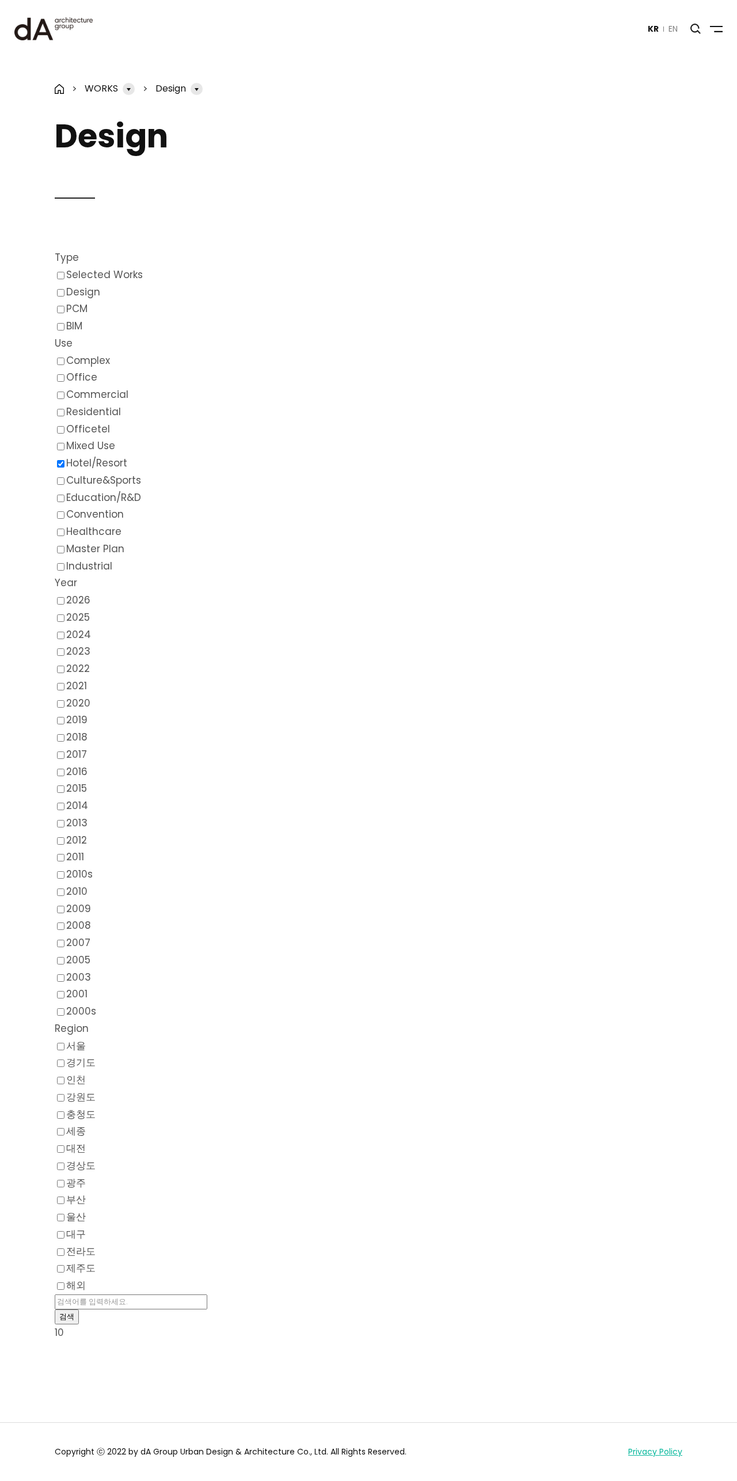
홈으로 (59, 89)
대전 (76, 1148)
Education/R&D (103, 497)
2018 (77, 737)
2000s (81, 1011)
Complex (88, 360)
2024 (78, 634)
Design (170, 88)
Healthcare (93, 531)
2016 (77, 772)
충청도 (81, 1114)
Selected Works (104, 275)
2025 (78, 617)
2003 (78, 977)
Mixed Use (90, 446)
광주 (76, 1183)
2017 (76, 754)
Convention (95, 514)
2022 (78, 668)
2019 (77, 720)
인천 (76, 1080)
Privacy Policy (655, 1451)
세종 (76, 1131)
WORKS (101, 88)
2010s (79, 874)
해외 (76, 1285)
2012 (76, 840)
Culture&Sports (103, 480)
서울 (76, 1046)
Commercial (97, 394)
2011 (75, 857)
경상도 (81, 1165)
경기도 (81, 1062)
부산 (76, 1199)
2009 (78, 909)
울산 (76, 1217)
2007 (78, 943)
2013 (77, 823)
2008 (78, 925)
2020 (78, 703)
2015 (76, 788)
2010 (77, 891)
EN (673, 29)
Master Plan (95, 549)
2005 (78, 960)
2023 (78, 651)
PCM (77, 309)
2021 (76, 686)
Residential (93, 412)
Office (81, 377)
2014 (77, 805)
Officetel (88, 429)
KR (653, 29)
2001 (77, 994)
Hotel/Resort (96, 463)
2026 (78, 600)
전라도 (81, 1251)
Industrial (89, 566)
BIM (74, 326)
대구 (76, 1234)
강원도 (81, 1097)
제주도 (81, 1268)
